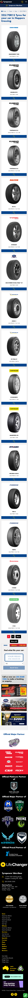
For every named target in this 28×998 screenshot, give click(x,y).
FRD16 (14, 511)
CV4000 (14, 588)
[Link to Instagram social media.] (15, 994)
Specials (4, 938)
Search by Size (6, 918)
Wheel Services (6, 936)
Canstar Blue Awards (7, 958)
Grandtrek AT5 (14, 435)
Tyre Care (4, 922)
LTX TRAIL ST (14, 359)
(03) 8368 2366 (10, 881)
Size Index (4, 956)
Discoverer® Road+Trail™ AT (14, 283)
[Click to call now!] (22, 2)
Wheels (4, 926)
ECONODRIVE (14, 397)
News (4, 944)
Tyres (3, 914)
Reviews (4, 950)
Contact (4, 940)
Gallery (4, 946)
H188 (14, 626)
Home (4, 11)
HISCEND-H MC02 (14, 473)
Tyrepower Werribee (15, 5)
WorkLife (14, 244)
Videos (4, 948)
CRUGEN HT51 (14, 92)
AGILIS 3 (14, 321)
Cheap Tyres (5, 962)
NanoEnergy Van (14, 54)
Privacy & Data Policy (11, 990)
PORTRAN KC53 (14, 130)
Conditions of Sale (21, 990)
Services (4, 932)
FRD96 (14, 549)
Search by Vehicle (7, 916)
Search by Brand (6, 920)
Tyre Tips (4, 924)
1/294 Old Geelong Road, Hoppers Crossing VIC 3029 (13, 877)
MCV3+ (14, 206)
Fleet (3, 942)
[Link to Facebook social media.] (12, 994)
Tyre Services (5, 934)
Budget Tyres (5, 960)
